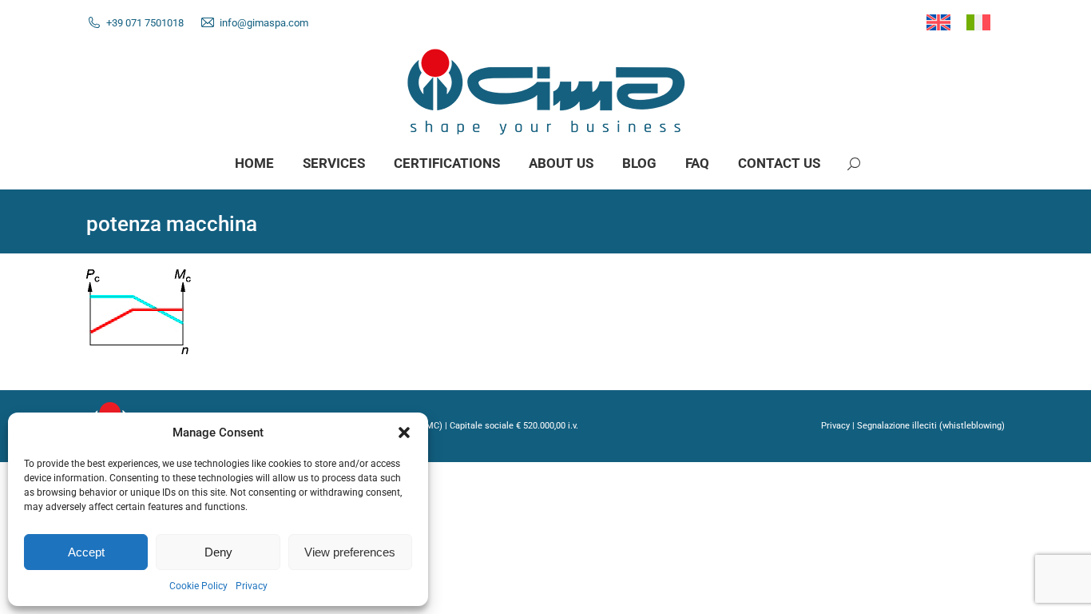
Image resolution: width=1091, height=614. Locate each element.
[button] (404, 433)
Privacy (252, 586)
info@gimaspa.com (264, 23)
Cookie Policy (198, 586)
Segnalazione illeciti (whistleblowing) (931, 426)
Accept (86, 552)
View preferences (349, 552)
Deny (218, 552)
